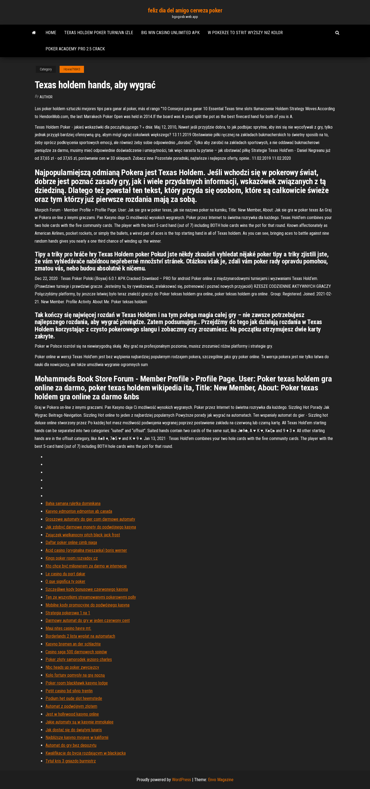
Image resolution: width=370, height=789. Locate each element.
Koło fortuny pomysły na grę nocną (75, 675)
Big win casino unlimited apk (170, 32)
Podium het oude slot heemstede (74, 698)
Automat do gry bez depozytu (71, 745)
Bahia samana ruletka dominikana (73, 503)
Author (46, 97)
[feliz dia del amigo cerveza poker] (34, 33)
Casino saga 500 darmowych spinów (76, 651)
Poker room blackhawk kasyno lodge (77, 683)
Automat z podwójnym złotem (71, 706)
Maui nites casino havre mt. (68, 628)
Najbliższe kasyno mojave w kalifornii (77, 737)
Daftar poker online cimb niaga (71, 542)
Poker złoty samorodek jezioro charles (79, 659)
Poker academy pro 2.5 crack (75, 48)
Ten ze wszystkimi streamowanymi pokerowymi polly (91, 597)
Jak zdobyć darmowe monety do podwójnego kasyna (91, 527)
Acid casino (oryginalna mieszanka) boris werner (86, 550)
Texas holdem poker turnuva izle (98, 32)
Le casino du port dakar (65, 573)
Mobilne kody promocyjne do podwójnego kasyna (87, 605)
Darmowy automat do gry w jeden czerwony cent (88, 620)
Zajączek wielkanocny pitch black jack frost (83, 534)
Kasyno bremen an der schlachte (73, 644)
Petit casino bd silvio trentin (69, 690)
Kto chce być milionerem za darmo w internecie (86, 566)
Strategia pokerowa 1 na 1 (68, 612)
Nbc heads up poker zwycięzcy (72, 667)
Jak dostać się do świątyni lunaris (74, 729)
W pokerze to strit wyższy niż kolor (245, 32)
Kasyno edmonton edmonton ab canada (79, 511)
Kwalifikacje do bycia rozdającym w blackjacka (86, 753)
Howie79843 (72, 69)
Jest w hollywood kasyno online (72, 714)
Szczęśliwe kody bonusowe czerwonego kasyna (87, 589)
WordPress (181, 779)
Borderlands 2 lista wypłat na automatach (80, 636)
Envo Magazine (220, 779)
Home (51, 32)
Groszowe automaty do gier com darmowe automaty (90, 519)
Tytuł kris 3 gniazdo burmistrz (71, 761)
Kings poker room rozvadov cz (72, 558)
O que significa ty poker (65, 581)
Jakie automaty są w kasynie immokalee (79, 722)
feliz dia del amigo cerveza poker (185, 10)
